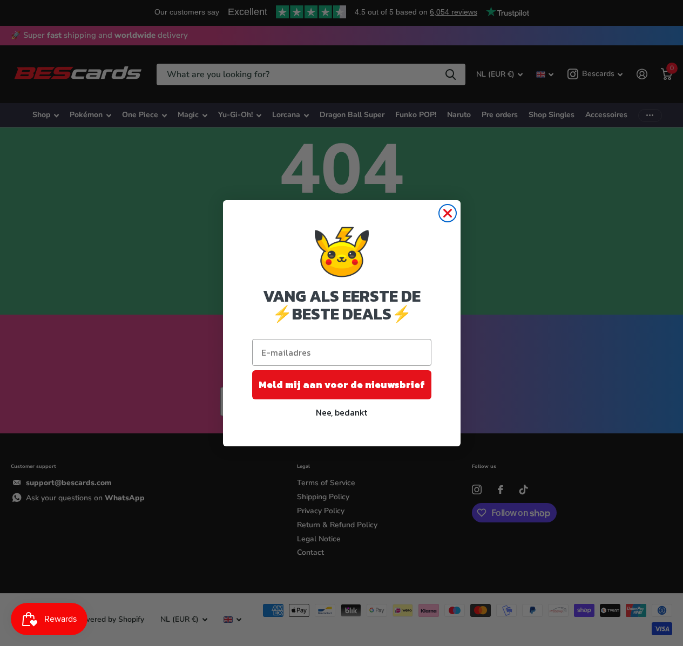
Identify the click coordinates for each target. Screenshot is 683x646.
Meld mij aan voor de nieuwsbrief (342, 384)
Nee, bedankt (341, 412)
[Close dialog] (447, 213)
